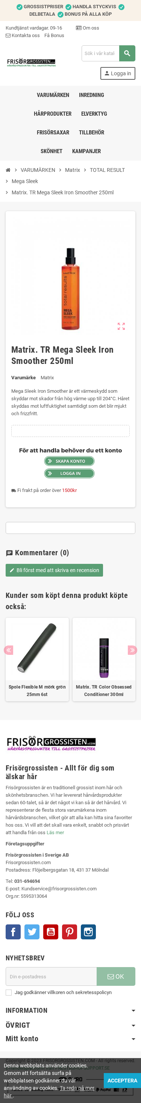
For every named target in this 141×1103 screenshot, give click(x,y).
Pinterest (69, 931)
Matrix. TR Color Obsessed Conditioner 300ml (104, 690)
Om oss (90, 28)
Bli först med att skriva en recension (54, 570)
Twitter (31, 931)
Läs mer (55, 832)
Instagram (88, 931)
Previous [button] (8, 650)
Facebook (13, 931)
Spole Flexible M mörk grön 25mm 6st (37, 690)
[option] (37, 660)
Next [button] (132, 650)
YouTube (50, 931)
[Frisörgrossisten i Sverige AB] (32, 62)
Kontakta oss (25, 35)
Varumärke (23, 377)
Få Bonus (54, 35)
